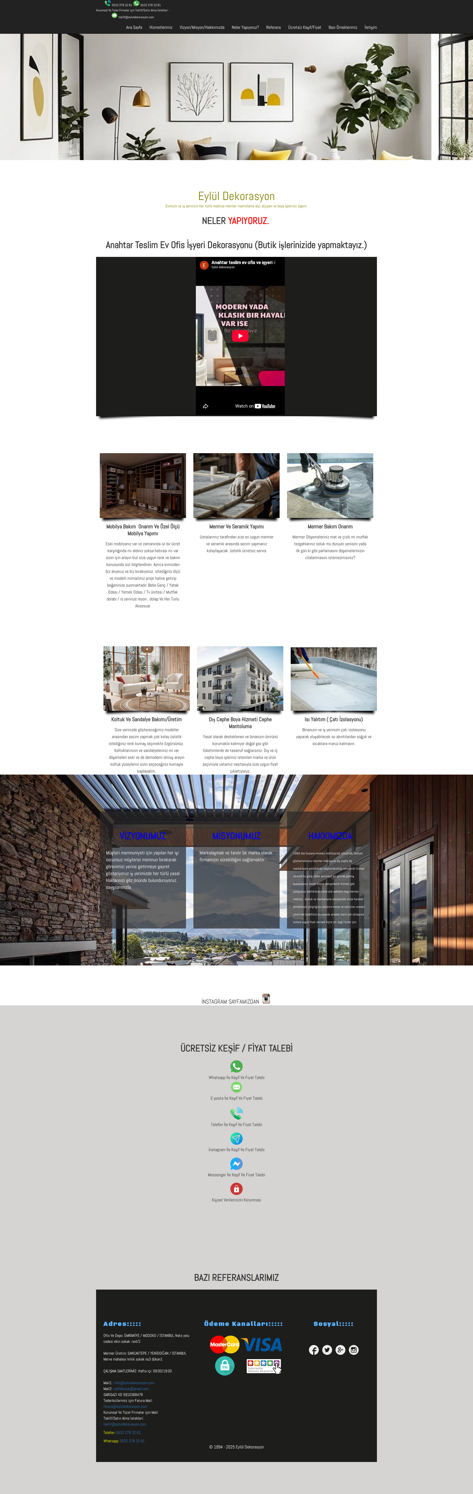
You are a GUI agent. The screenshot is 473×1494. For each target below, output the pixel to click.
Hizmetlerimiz (161, 27)
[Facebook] (314, 1350)
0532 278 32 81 (128, 1432)
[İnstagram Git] (266, 1002)
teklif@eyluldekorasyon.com (124, 1424)
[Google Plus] (340, 1350)
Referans (273, 27)
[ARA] (236, 1118)
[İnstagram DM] (236, 1143)
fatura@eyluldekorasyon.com (125, 1406)
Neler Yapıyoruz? (245, 27)
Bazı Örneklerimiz (343, 27)
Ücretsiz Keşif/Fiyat (304, 27)
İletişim (371, 27)
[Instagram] (354, 1350)
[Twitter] (327, 1350)
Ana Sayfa (134, 27)
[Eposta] (236, 1092)
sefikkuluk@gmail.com (131, 1388)
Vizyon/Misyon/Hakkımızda (202, 27)
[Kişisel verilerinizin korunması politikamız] (236, 1193)
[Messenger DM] (236, 1168)
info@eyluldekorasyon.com (134, 1382)
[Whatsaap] (236, 1071)
